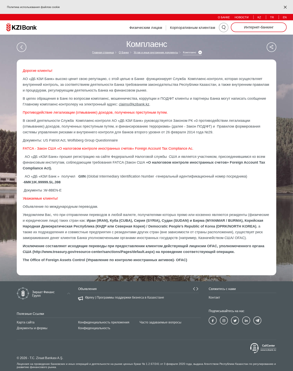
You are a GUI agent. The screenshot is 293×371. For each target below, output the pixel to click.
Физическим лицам (145, 28)
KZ (259, 17)
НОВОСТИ (242, 17)
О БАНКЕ (224, 17)
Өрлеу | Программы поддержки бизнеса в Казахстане (124, 297)
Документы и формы (32, 328)
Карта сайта (25, 322)
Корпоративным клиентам (192, 28)
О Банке (124, 52)
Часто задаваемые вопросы (160, 322)
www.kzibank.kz (268, 350)
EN (285, 17)
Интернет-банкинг (259, 27)
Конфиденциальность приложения (103, 322)
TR (272, 17)
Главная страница (103, 52)
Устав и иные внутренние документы (156, 52)
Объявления (87, 289)
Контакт (214, 297)
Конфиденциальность (94, 328)
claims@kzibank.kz (134, 104)
